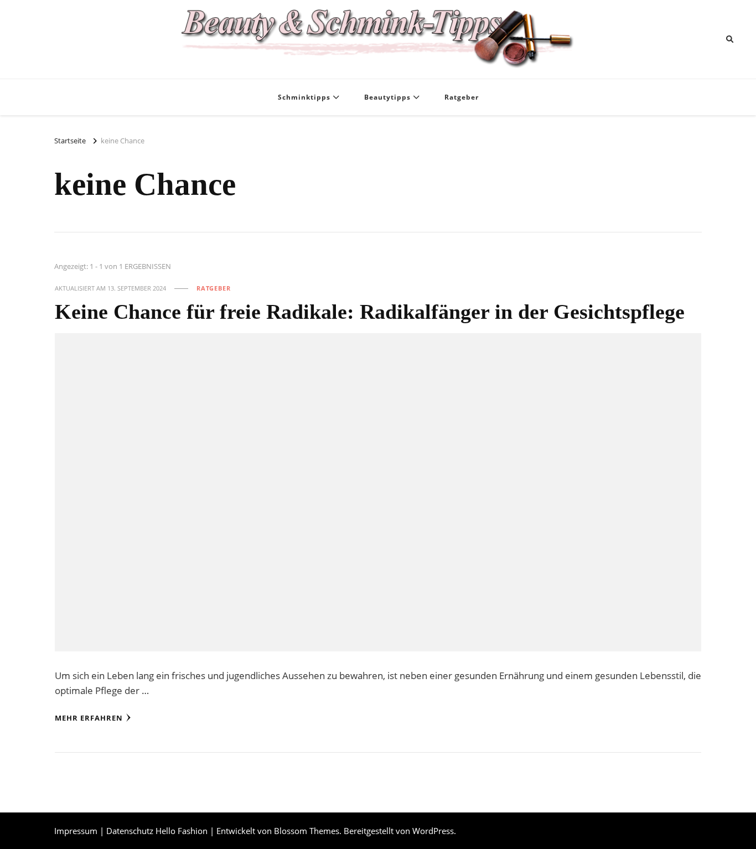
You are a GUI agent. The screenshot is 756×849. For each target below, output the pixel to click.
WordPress (433, 830)
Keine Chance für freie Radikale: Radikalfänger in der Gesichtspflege (370, 311)
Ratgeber (461, 97)
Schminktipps (304, 97)
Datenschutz (129, 830)
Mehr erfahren (89, 718)
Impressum (75, 830)
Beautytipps (387, 97)
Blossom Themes (306, 830)
